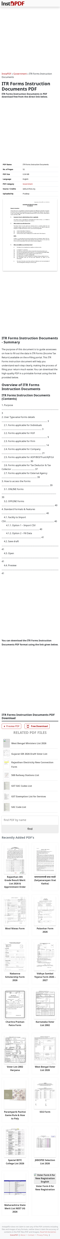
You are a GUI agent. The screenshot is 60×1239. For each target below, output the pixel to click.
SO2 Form (45, 1111)
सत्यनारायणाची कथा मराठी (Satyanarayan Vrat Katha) (45, 880)
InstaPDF (6, 73)
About (23, 1235)
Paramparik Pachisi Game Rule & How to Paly (15, 1115)
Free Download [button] (37, 726)
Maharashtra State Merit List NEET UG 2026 (15, 1208)
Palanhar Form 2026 (45, 930)
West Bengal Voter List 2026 (45, 1068)
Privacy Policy (42, 1235)
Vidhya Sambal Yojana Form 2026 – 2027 (45, 977)
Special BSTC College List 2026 (15, 1162)
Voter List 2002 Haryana (15, 1068)
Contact (31, 1235)
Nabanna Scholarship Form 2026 (15, 977)
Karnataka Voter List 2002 (45, 1023)
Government (20, 73)
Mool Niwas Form (15, 928)
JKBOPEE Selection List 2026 (45, 1162)
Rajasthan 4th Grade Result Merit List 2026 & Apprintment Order (15, 881)
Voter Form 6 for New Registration (45, 1188)
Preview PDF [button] (11, 726)
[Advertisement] (30, 40)
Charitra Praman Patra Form (15, 1023)
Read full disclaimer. (48, 1232)
